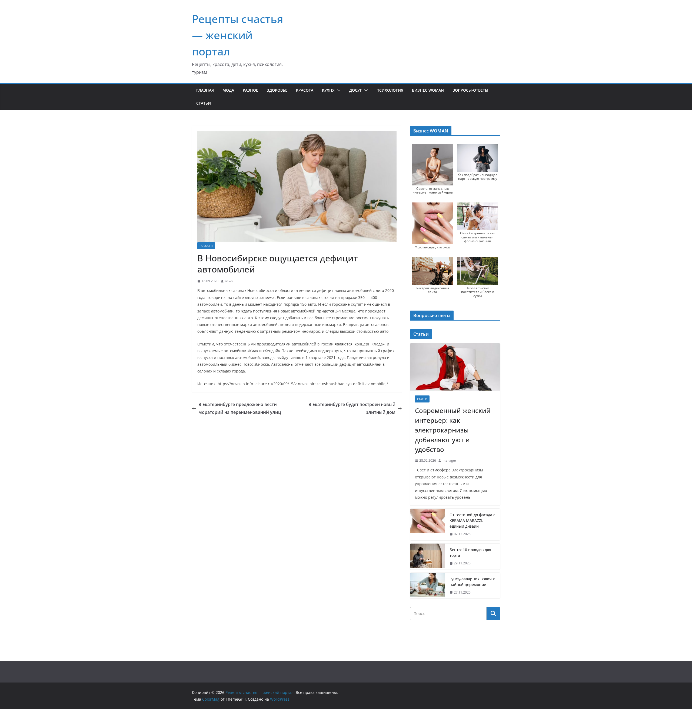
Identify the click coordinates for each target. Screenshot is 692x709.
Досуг (355, 90)
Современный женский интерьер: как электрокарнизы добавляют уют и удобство (453, 430)
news (229, 281)
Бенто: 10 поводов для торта (470, 552)
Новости (206, 246)
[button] (338, 90)
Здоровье (277, 90)
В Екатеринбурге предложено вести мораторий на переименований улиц (239, 408)
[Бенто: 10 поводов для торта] (427, 557)
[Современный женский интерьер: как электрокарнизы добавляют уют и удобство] (455, 367)
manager (449, 460)
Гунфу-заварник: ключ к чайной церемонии (472, 581)
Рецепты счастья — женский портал (237, 35)
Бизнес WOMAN (428, 90)
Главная (205, 90)
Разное (250, 90)
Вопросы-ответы (470, 90)
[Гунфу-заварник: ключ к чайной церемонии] (427, 586)
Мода (228, 90)
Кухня (328, 90)
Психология (390, 90)
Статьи (203, 103)
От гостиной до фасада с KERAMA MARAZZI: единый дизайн (472, 520)
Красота (304, 90)
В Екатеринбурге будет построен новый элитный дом (351, 408)
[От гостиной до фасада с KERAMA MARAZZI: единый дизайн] (427, 524)
